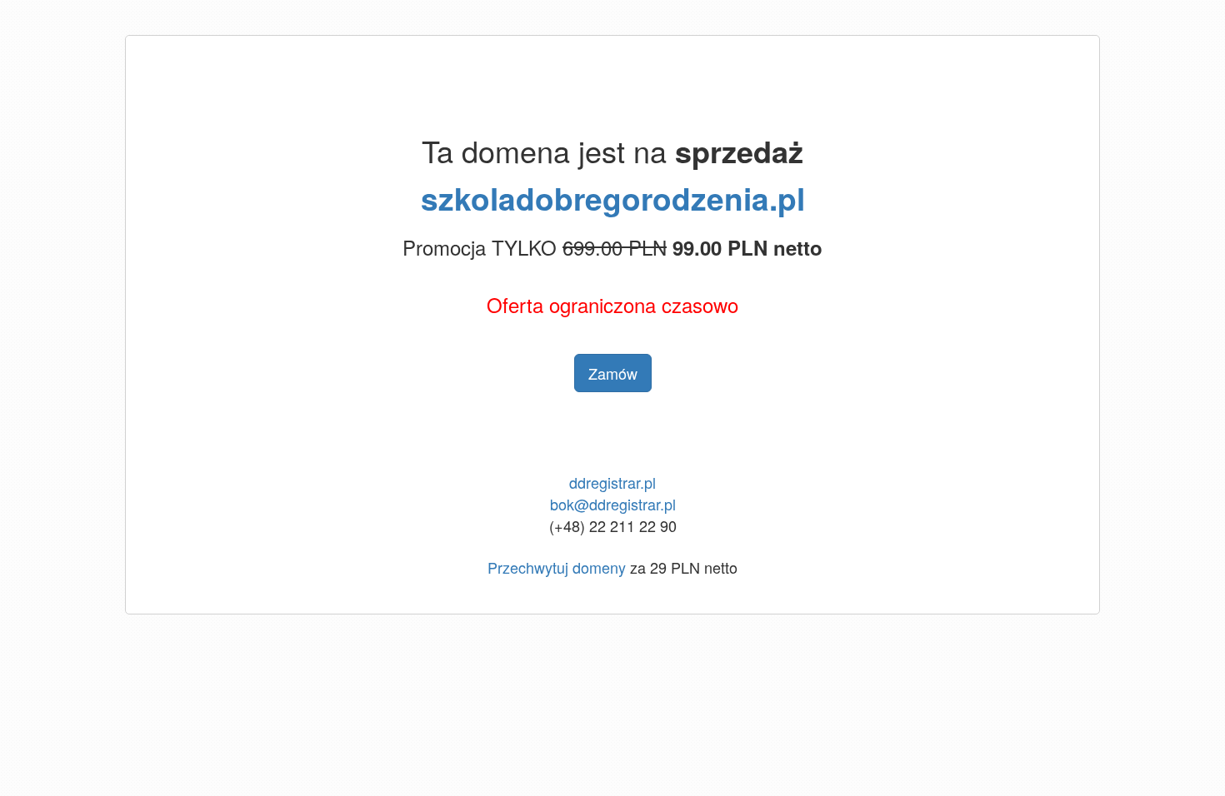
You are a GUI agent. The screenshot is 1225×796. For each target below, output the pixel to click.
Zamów (613, 373)
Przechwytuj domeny (557, 567)
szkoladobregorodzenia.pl (613, 198)
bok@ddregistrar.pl (613, 504)
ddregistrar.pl (612, 482)
